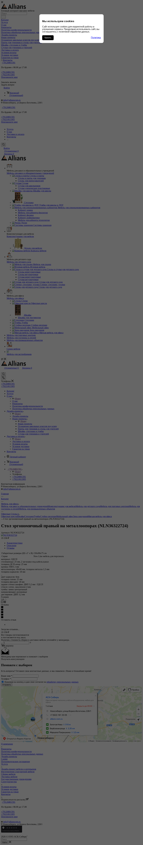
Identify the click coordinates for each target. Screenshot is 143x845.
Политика (96, 37)
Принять (47, 38)
